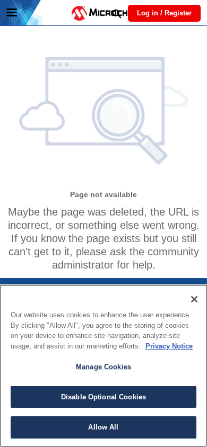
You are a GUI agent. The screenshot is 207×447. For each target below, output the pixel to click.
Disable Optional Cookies (103, 397)
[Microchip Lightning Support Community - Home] (103, 13)
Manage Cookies (103, 367)
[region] (103, 365)
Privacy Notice (169, 346)
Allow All (103, 427)
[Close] (194, 299)
